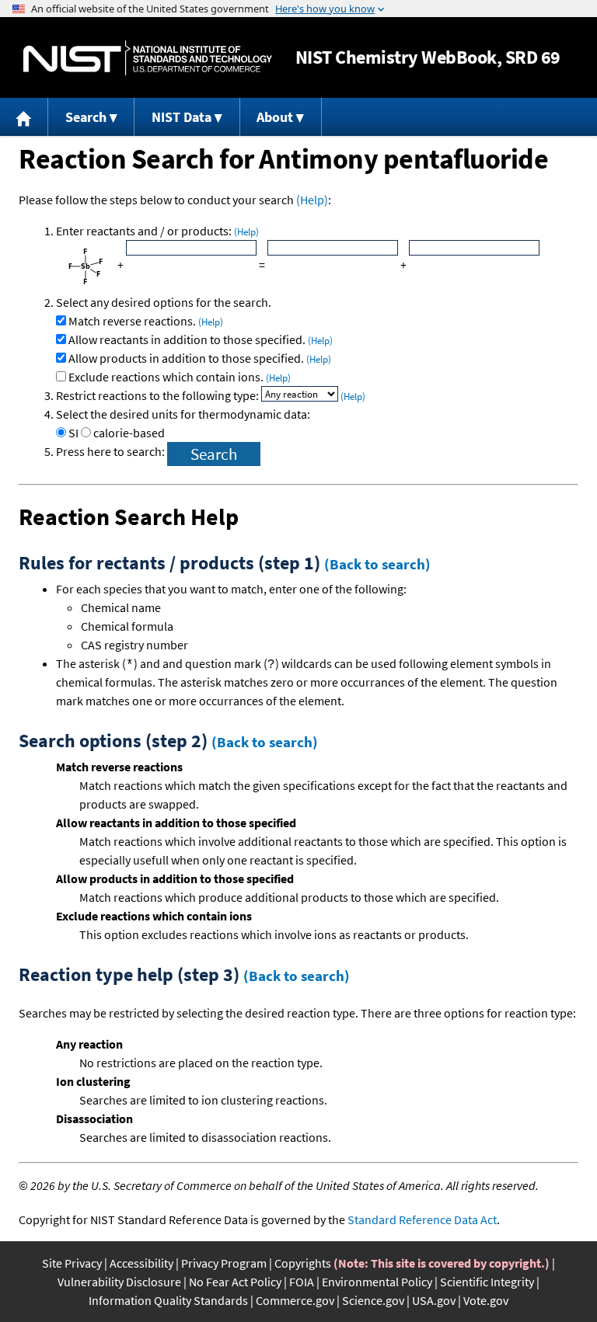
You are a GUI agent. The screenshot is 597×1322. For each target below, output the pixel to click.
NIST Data (181, 117)
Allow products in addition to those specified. (199, 358)
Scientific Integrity (487, 1281)
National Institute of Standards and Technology (147, 57)
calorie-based (129, 432)
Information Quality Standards (168, 1300)
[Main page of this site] (24, 117)
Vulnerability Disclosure (119, 1281)
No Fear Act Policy (235, 1281)
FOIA (301, 1281)
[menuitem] (24, 117)
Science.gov (373, 1300)
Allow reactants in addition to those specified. (200, 339)
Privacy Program (224, 1263)
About (275, 117)
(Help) (312, 199)
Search (85, 117)
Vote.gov (485, 1300)
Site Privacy (72, 1263)
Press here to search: (111, 451)
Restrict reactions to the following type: (158, 395)
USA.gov (434, 1300)
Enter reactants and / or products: (157, 230)
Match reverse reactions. (145, 321)
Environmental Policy (377, 1281)
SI (73, 432)
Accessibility (141, 1263)
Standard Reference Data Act (422, 1219)
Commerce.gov (295, 1300)
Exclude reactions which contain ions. (179, 376)
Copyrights (302, 1263)
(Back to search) (377, 564)
